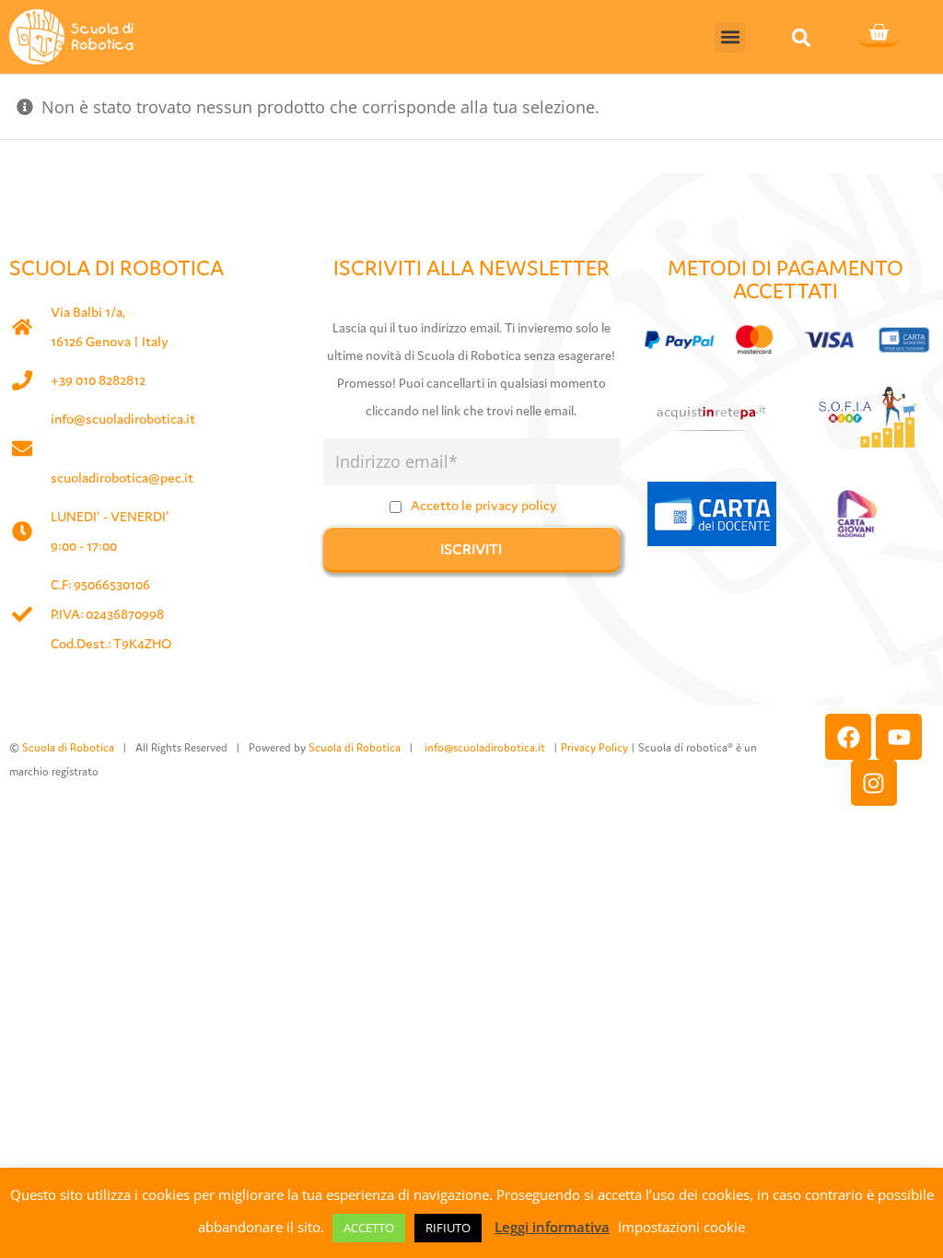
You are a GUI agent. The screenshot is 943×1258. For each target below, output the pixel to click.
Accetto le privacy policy (484, 505)
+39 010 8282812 (98, 380)
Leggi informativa (552, 1226)
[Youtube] (899, 737)
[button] (730, 37)
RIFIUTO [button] (448, 1227)
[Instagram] (874, 783)
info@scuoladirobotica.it (123, 418)
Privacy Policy (594, 747)
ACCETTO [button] (368, 1227)
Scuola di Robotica (68, 747)
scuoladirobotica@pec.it (122, 477)
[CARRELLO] (878, 34)
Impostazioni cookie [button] (681, 1226)
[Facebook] (848, 737)
